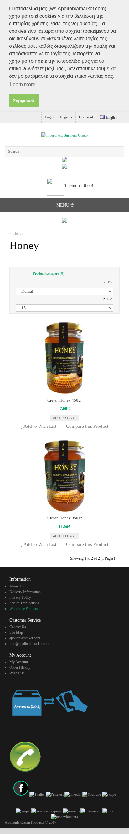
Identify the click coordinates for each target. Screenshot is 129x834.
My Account (18, 662)
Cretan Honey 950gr (64, 518)
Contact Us (17, 627)
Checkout (86, 117)
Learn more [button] (22, 84)
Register (66, 117)
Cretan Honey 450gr (64, 400)
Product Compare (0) (48, 273)
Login (49, 117)
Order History (19, 667)
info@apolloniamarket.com (29, 644)
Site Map (16, 632)
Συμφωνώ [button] (23, 100)
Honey (18, 233)
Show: (108, 299)
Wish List (16, 673)
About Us (16, 586)
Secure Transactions (24, 603)
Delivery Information (25, 592)
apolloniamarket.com (24, 638)
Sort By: (107, 282)
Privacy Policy (20, 597)
